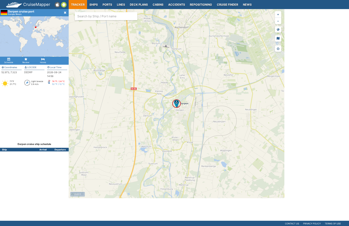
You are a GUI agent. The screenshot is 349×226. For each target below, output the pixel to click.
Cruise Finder (227, 4)
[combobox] (106, 16)
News (247, 4)
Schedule (8, 62)
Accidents (176, 4)
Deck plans (139, 4)
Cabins (158, 4)
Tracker (78, 4)
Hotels (43, 62)
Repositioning (201, 4)
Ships (93, 4)
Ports (107, 4)
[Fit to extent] (278, 29)
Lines (121, 4)
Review (25, 62)
